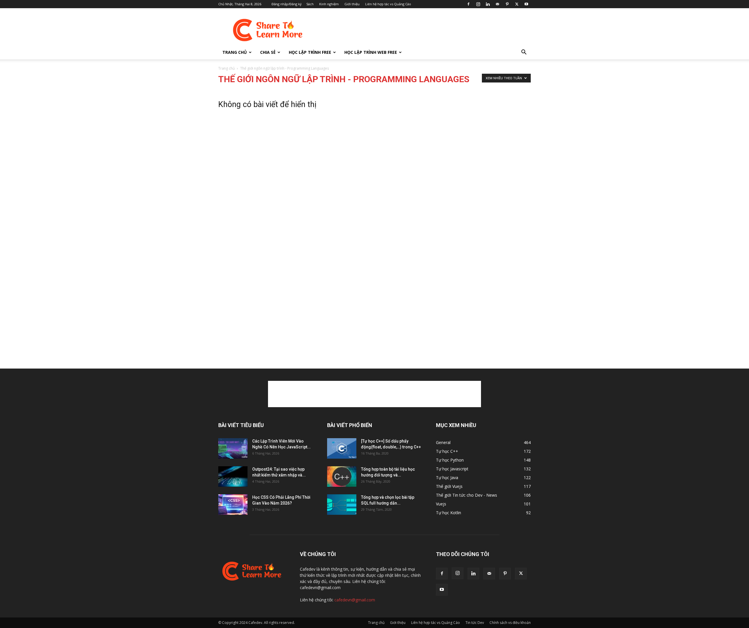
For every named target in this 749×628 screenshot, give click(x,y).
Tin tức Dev (474, 622)
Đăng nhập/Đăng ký (287, 4)
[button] (524, 53)
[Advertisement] (424, 29)
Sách (310, 4)
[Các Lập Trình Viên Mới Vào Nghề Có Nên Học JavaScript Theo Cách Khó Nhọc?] (233, 448)
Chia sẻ (268, 52)
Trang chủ (234, 52)
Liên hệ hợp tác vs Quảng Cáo (388, 4)
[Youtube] (526, 4)
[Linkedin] (487, 4)
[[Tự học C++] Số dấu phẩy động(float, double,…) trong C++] (341, 448)
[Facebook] (468, 4)
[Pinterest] (507, 4)
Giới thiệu (352, 4)
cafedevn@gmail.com (354, 600)
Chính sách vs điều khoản (510, 622)
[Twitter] (516, 4)
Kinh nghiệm (329, 4)
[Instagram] (478, 4)
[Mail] (497, 4)
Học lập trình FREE (310, 52)
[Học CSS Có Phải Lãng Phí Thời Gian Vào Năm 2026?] (233, 504)
